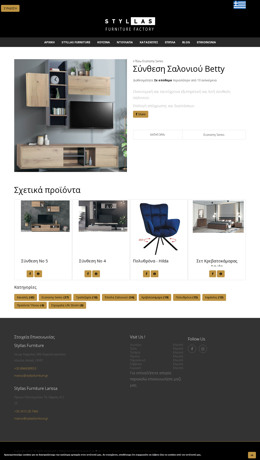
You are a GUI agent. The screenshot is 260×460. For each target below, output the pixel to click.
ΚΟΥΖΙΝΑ (103, 42)
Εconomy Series (152, 61)
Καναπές (25, 297)
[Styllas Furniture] (130, 33)
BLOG (186, 42)
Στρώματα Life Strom (67, 305)
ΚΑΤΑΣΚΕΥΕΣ (149, 42)
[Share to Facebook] (30, 273)
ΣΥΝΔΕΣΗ (10, 8)
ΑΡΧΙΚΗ (49, 42)
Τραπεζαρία (87, 297)
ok (252, 455)
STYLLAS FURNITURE (76, 42)
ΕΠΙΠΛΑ (170, 42)
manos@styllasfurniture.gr (31, 375)
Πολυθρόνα (187, 297)
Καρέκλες (214, 297)
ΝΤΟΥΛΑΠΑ (125, 42)
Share (141, 114)
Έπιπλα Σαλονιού (119, 297)
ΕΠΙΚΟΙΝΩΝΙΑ (206, 42)
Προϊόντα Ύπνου (30, 305)
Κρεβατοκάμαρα (155, 297)
